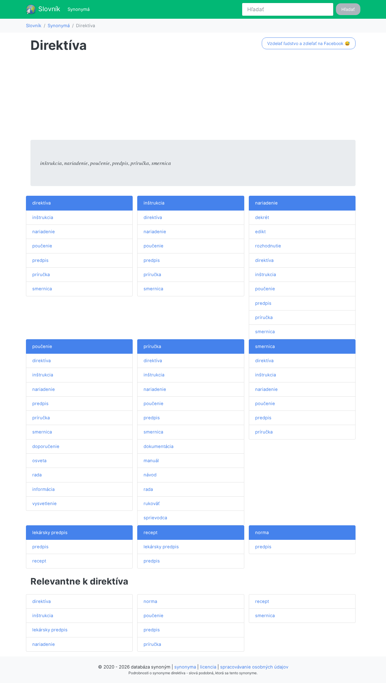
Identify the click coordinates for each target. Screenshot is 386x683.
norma (262, 532)
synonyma (185, 667)
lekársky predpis (50, 532)
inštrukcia (42, 217)
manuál (151, 460)
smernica (42, 289)
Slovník (48, 9)
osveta (39, 460)
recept (39, 561)
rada (37, 475)
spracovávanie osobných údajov (254, 667)
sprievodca (155, 517)
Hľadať (348, 9)
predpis (40, 260)
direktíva (41, 203)
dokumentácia (158, 446)
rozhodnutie (268, 246)
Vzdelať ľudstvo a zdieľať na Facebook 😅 (308, 43)
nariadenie (43, 231)
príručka (41, 274)
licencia (208, 667)
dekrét (262, 217)
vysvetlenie (44, 503)
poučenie (42, 246)
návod (150, 475)
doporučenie (45, 446)
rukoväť (152, 503)
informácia (43, 489)
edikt (260, 231)
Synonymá (80, 9)
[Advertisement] (193, 97)
